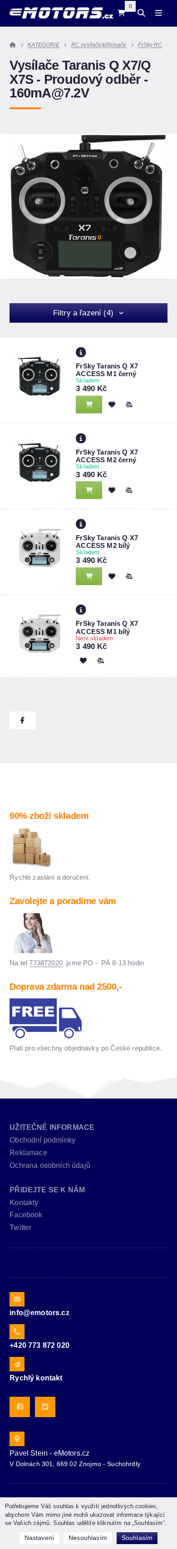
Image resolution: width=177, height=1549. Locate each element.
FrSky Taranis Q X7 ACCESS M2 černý (107, 456)
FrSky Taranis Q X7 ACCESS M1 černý (107, 370)
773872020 (45, 963)
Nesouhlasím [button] (88, 1537)
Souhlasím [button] (137, 1537)
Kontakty (24, 1202)
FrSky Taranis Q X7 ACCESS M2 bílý (107, 541)
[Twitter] (45, 1407)
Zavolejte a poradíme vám (63, 901)
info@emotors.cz (39, 1313)
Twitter (20, 1227)
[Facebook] (20, 1407)
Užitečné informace (52, 1127)
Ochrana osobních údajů (50, 1165)
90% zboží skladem (49, 816)
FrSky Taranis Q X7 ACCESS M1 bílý (107, 627)
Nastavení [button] (39, 1537)
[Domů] (61, 13)
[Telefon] (17, 1331)
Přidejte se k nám (47, 1190)
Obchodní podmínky (42, 1140)
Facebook (26, 1215)
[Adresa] (17, 1439)
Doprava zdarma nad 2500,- (66, 987)
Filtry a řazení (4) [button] (83, 313)
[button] (129, 404)
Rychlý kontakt (36, 1378)
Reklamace (28, 1153)
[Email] (17, 1299)
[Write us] (17, 1364)
